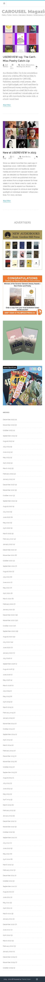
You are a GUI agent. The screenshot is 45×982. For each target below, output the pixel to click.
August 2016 (7, 669)
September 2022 (9, 501)
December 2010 (9, 924)
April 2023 (6, 463)
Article (23, 65)
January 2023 (8, 479)
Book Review (26, 157)
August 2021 (7, 571)
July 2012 (6, 843)
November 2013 (8, 761)
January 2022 (8, 544)
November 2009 (9, 962)
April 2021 (6, 593)
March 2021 (7, 599)
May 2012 (6, 854)
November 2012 (8, 827)
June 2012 (6, 848)
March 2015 (7, 707)
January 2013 (7, 816)
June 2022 (6, 517)
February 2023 (8, 474)
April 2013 (6, 799)
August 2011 (7, 892)
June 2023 (6, 452)
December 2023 (9, 419)
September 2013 (9, 772)
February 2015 (8, 713)
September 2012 (9, 837)
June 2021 (6, 582)
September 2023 (9, 436)
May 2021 (6, 588)
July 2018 (6, 658)
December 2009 (9, 957)
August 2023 (7, 441)
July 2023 (6, 447)
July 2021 (6, 577)
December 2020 (9, 615)
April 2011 (6, 908)
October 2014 (8, 729)
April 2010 (6, 935)
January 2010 (8, 951)
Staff (4, 158)
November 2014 (9, 723)
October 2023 (8, 430)
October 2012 (7, 832)
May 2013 (6, 794)
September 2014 (9, 734)
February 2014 (8, 751)
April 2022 (6, 528)
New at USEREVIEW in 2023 (19, 152)
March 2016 (7, 685)
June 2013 (6, 789)
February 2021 (8, 604)
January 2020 (8, 653)
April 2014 (6, 740)
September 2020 (9, 631)
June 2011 (6, 897)
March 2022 (7, 533)
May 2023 (6, 457)
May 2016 (6, 680)
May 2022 (6, 523)
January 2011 (7, 919)
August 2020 (7, 637)
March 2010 (7, 941)
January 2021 (7, 609)
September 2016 (9, 664)
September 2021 (9, 566)
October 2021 (7, 561)
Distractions (30, 65)
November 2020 (9, 620)
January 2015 (7, 718)
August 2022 (7, 506)
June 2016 (6, 675)
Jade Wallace (5, 65)
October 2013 (7, 767)
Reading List (21, 66)
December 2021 (8, 550)
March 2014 (7, 745)
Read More (7, 105)
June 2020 (7, 647)
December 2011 (8, 875)
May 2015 (6, 696)
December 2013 (8, 756)
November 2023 (9, 425)
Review (28, 66)
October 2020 (8, 626)
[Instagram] (4, 3)
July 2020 (6, 642)
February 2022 (8, 539)
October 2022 (8, 495)
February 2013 (8, 810)
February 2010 (8, 946)
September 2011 (9, 886)
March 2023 (7, 468)
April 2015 (6, 702)
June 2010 (6, 930)
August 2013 (7, 778)
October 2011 (7, 881)
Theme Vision (26, 979)
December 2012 (8, 821)
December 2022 (9, 485)
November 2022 (9, 490)
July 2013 (6, 783)
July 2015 (6, 691)
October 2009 (8, 968)
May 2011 (6, 903)
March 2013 (7, 805)
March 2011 (7, 913)
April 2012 (6, 859)
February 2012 (8, 870)
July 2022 (6, 512)
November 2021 (8, 555)
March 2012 (7, 865)
